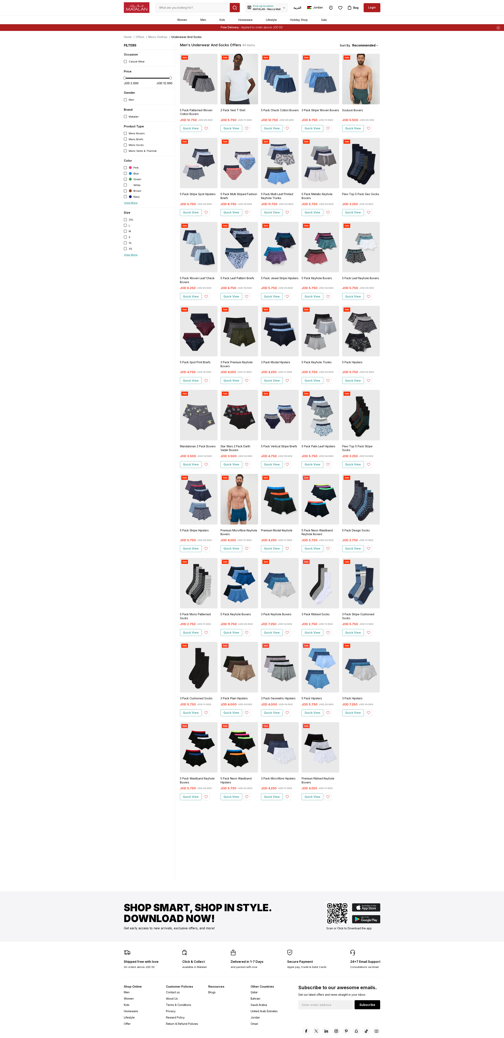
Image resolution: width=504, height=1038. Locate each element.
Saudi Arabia (259, 1004)
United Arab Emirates (264, 1011)
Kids (222, 19)
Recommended (363, 45)
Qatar (254, 992)
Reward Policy (175, 1017)
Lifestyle (271, 19)
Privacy (171, 1011)
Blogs (212, 992)
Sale (324, 19)
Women (182, 19)
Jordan (255, 1017)
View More (130, 202)
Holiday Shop (299, 19)
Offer (127, 1023)
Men (203, 19)
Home (128, 37)
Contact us (173, 992)
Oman (254, 1023)
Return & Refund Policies (182, 1023)
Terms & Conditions (178, 1004)
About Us (172, 998)
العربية (297, 7)
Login (372, 7)
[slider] (124, 78)
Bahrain (255, 998)
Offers (140, 37)
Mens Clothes (157, 37)
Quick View (191, 128)
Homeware (245, 19)
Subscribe (367, 1005)
